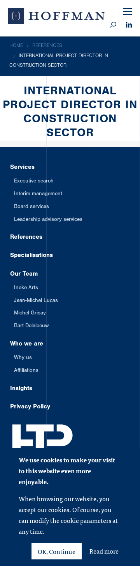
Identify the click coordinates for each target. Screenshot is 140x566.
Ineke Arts (26, 288)
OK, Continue (56, 551)
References (26, 237)
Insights (21, 389)
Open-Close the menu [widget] (127, 12)
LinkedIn (129, 25)
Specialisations (31, 256)
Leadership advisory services (48, 220)
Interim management (38, 194)
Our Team (24, 274)
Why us (23, 358)
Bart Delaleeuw (31, 326)
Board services (31, 207)
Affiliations (26, 371)
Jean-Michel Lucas (36, 301)
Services (22, 168)
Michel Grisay (30, 313)
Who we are (26, 344)
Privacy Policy (30, 407)
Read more (104, 551)
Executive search (34, 181)
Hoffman (56, 17)
